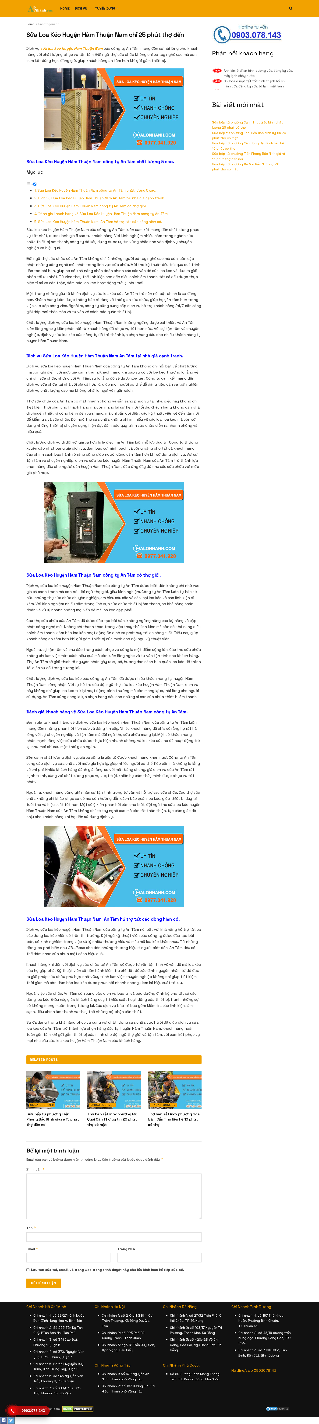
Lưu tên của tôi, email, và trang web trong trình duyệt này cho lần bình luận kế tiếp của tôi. (107, 1270)
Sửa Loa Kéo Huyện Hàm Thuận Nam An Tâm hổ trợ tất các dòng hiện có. (100, 221)
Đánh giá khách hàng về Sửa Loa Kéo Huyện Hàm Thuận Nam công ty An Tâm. (103, 213)
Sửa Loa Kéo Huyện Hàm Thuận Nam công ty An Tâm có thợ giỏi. (92, 206)
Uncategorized (48, 24)
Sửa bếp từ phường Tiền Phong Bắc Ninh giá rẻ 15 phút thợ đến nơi (52, 1119)
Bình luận (35, 1169)
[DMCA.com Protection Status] (277, 1408)
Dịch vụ (81, 8)
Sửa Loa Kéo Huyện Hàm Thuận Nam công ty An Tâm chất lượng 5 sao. (96, 190)
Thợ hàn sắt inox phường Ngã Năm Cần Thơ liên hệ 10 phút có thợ (174, 1119)
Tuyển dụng (105, 8)
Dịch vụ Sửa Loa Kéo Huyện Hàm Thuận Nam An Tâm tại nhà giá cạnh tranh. (101, 198)
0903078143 (265, 1370)
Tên (31, 1228)
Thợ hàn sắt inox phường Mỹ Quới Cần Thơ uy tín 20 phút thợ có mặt (112, 1119)
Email (32, 1249)
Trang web (126, 1249)
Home (65, 8)
